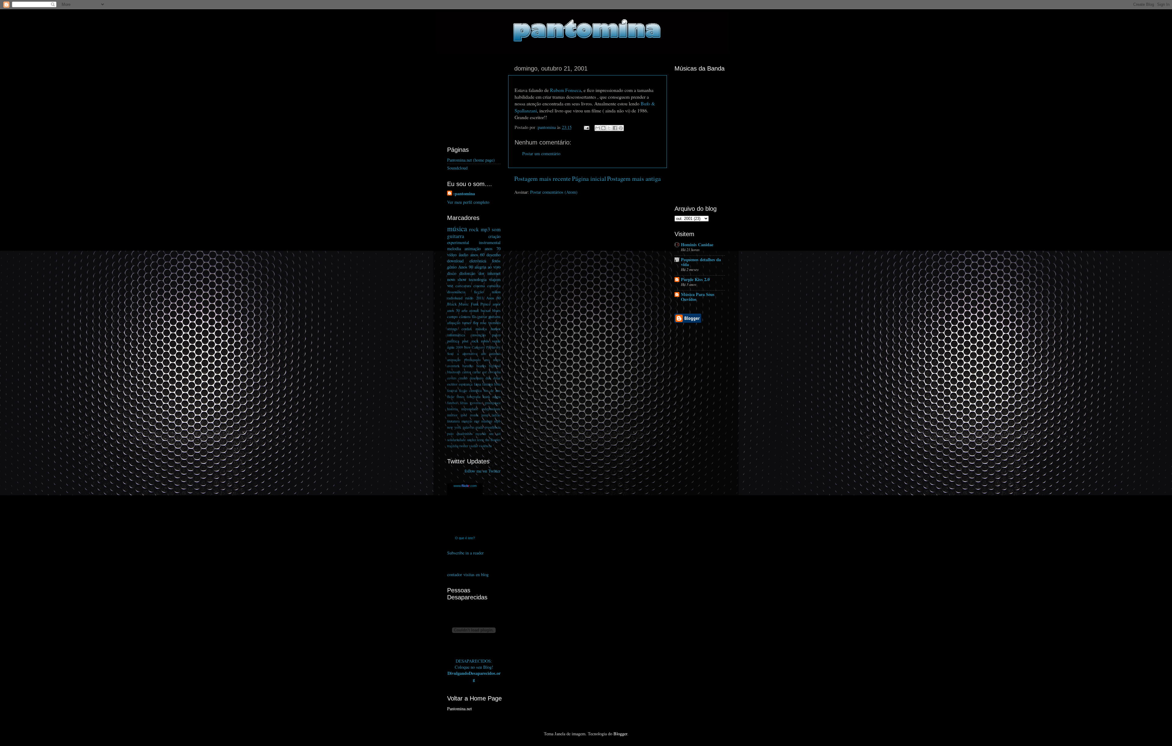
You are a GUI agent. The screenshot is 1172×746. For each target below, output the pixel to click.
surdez (471, 439)
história (452, 409)
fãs (474, 316)
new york (454, 427)
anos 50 (453, 310)
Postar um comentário (541, 153)
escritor (452, 384)
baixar (485, 310)
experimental (458, 242)
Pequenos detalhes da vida (701, 262)
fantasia (487, 384)
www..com (465, 486)
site (491, 433)
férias (464, 402)
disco (451, 273)
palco (496, 335)
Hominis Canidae (697, 244)
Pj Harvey (493, 347)
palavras (468, 427)
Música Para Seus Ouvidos (697, 296)
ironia (474, 415)
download (455, 261)
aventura (453, 366)
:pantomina (464, 194)
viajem (495, 279)
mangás (466, 421)
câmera (465, 316)
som (496, 229)
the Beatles (493, 439)
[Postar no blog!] (603, 128)
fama (477, 384)
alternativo (469, 353)
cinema (479, 285)
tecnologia (478, 279)
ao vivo (494, 267)
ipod (464, 415)
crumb (463, 378)
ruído (469, 298)
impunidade (469, 409)
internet (494, 273)
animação (473, 248)
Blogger (620, 734)
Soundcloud (457, 168)
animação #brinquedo (464, 359)
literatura (453, 421)
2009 (459, 347)
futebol (452, 402)
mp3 (485, 229)
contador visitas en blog (468, 574)
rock (474, 229)
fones (460, 396)
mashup (486, 421)
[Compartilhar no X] (609, 128)
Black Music (458, 304)
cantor (466, 372)
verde (496, 341)
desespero (476, 378)
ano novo (492, 359)
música (457, 228)
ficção (478, 291)
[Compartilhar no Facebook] (615, 128)
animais (495, 353)
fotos (496, 261)
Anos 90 (465, 267)
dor (481, 273)
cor (484, 372)
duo (488, 378)
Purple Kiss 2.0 (695, 279)
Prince (485, 304)
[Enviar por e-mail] (598, 128)
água (450, 347)
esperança (465, 384)
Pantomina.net (459, 708)
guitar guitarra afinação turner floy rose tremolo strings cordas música (474, 322)
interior (452, 415)
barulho (467, 366)
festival (452, 390)
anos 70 (493, 248)
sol (499, 433)
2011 (479, 298)
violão (473, 446)
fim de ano (492, 390)
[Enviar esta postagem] (586, 127)
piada (479, 427)
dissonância (456, 291)
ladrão (496, 415)
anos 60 (477, 255)
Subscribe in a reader (465, 553)
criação (494, 236)
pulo (450, 433)
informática (456, 335)
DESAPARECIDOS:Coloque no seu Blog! (474, 664)
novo (451, 279)
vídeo (452, 255)
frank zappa (492, 396)
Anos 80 (493, 298)
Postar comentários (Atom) (553, 192)
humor (496, 328)
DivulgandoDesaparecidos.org (474, 676)
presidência (493, 427)
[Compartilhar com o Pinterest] (621, 128)
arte (464, 310)
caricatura (463, 285)
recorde (481, 433)
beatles (481, 366)
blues (496, 310)
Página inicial (589, 178)
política (453, 341)
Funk (475, 304)
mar (476, 421)
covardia (494, 372)
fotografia (473, 396)
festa (497, 384)
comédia (494, 285)
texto (480, 439)
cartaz (476, 372)
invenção (479, 335)
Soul (450, 353)
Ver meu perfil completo (468, 202)
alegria (480, 267)
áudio (463, 255)
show (462, 279)
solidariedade (456, 439)
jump (485, 415)
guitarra (455, 236)
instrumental (490, 242)
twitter (463, 446)
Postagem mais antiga (634, 178)
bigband (495, 366)
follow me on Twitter (483, 471)
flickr (450, 396)
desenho (494, 255)
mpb (497, 421)
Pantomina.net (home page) (471, 160)
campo (452, 316)
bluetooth (454, 372)
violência (485, 446)
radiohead (454, 298)
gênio (452, 267)
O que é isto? (465, 538)
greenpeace (493, 402)
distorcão (467, 273)
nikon (496, 291)
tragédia (452, 446)
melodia (454, 248)
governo (476, 402)
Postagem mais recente (542, 178)
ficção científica (470, 390)
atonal (474, 310)
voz (450, 285)
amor (497, 304)
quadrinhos (464, 433)
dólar (497, 378)
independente (491, 409)
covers (451, 378)
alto (483, 353)
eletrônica (477, 261)
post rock (470, 341)
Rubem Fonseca (565, 90)
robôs (485, 341)
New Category (474, 347)
